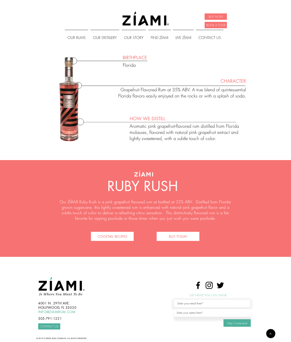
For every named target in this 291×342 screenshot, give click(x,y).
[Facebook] (198, 285)
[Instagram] (209, 285)
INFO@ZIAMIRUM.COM (56, 312)
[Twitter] (220, 285)
